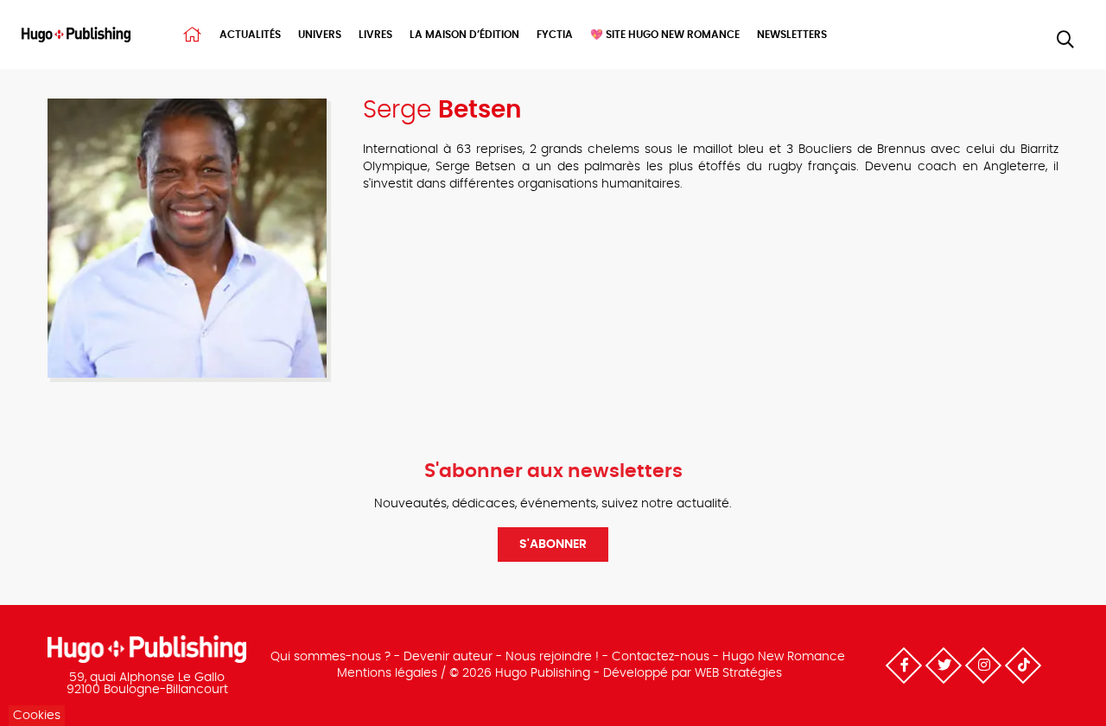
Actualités (250, 34)
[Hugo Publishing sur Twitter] (943, 665)
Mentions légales (387, 673)
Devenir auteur (448, 657)
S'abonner (553, 544)
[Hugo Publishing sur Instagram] (983, 665)
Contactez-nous (660, 657)
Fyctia (555, 34)
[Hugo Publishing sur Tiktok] (1023, 665)
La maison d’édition (464, 34)
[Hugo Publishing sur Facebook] (904, 665)
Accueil (192, 35)
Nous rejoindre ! (552, 657)
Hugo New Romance (783, 657)
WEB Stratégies (738, 673)
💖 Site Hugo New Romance (665, 34)
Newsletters (792, 34)
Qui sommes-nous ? (330, 657)
